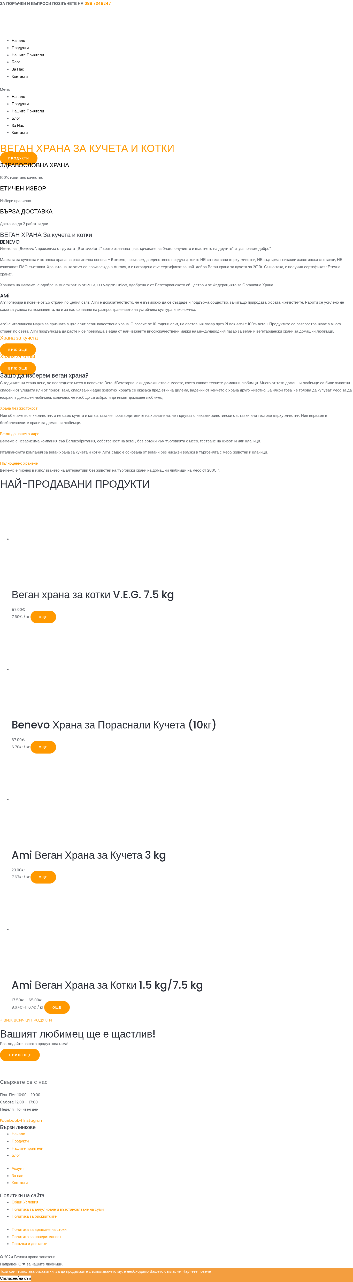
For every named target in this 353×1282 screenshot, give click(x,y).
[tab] (176, 408)
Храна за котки (17, 356)
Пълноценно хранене (19, 463)
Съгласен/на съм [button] (15, 1278)
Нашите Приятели (28, 55)
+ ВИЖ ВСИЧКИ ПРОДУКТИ (26, 1020)
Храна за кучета (19, 337)
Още (43, 617)
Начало (18, 40)
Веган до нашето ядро (19, 433)
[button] (176, 89)
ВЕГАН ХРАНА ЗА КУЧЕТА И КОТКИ (87, 148)
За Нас (18, 69)
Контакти (20, 76)
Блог (16, 62)
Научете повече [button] (196, 1271)
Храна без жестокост (18, 408)
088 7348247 (98, 3)
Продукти (20, 47)
